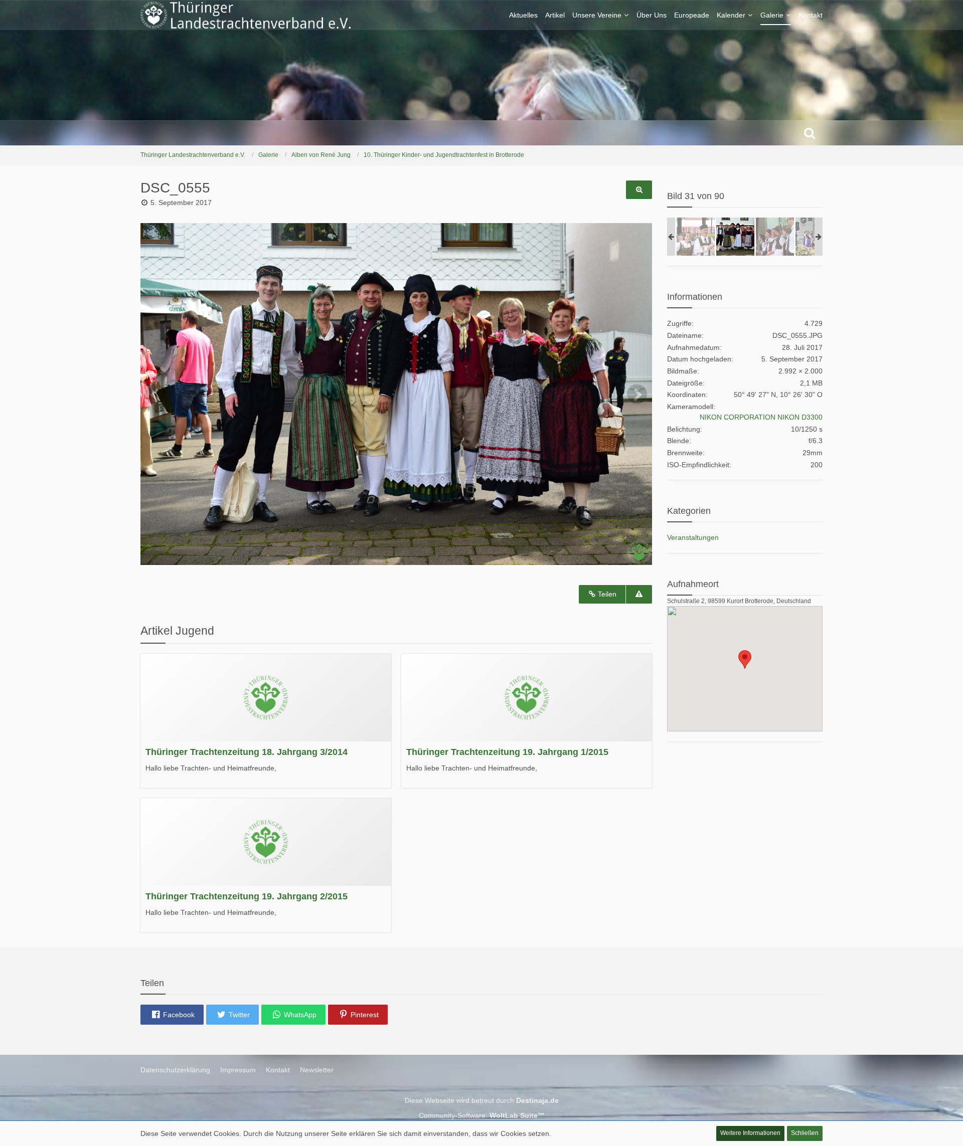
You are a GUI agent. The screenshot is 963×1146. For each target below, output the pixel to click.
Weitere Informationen (750, 1132)
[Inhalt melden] (639, 594)
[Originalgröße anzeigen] (639, 189)
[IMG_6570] (696, 237)
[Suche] (809, 132)
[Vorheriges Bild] (155, 394)
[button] (172, 1015)
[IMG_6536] (775, 237)
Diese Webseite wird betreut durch (482, 1100)
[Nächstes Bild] (637, 394)
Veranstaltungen (693, 537)
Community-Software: (482, 1115)
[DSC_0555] (735, 237)
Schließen (805, 1132)
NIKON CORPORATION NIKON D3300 (761, 417)
